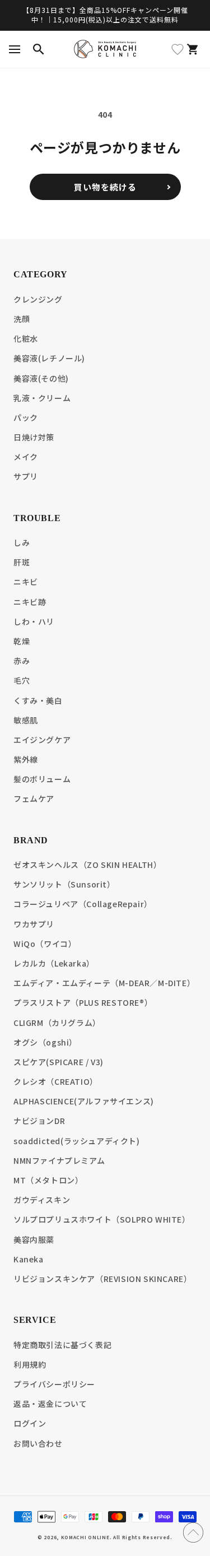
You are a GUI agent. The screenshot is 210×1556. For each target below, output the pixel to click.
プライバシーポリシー (54, 1384)
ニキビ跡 (29, 601)
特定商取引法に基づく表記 (62, 1344)
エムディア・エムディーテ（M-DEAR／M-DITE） (104, 982)
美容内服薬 (33, 1239)
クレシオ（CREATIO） (55, 1081)
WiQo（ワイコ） (44, 943)
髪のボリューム (42, 778)
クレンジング (38, 299)
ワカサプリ (33, 924)
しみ (21, 542)
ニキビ (25, 581)
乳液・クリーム (42, 397)
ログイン (29, 1423)
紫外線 (25, 759)
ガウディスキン (41, 1199)
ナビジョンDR (39, 1120)
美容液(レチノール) (49, 358)
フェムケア (33, 798)
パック (25, 417)
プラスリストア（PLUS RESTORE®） (82, 1002)
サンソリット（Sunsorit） (64, 884)
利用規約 (29, 1364)
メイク (25, 456)
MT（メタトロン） (48, 1180)
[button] (14, 49)
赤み (21, 660)
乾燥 (21, 641)
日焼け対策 (33, 437)
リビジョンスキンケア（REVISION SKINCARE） (102, 1278)
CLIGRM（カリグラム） (57, 1022)
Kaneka (28, 1259)
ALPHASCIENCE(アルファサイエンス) (83, 1101)
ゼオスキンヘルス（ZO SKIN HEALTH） (87, 864)
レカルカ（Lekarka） (54, 963)
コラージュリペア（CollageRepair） (82, 903)
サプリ (25, 476)
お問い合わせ (38, 1443)
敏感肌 (25, 720)
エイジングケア (42, 739)
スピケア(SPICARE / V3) (58, 1061)
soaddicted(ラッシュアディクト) (76, 1140)
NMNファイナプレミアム (59, 1160)
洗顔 (21, 318)
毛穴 (21, 680)
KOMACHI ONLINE (85, 1537)
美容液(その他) (41, 378)
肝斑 (21, 562)
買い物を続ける (105, 187)
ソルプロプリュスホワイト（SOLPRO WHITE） (101, 1219)
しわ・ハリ (33, 621)
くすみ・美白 (38, 700)
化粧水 (25, 338)
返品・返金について (50, 1403)
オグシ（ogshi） (45, 1042)
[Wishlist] (177, 49)
